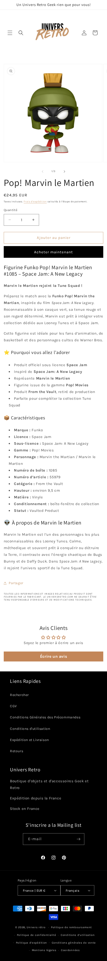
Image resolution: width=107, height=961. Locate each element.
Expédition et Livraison (29, 740)
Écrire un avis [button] (53, 656)
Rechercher (19, 695)
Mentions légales (44, 950)
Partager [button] (16, 583)
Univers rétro (36, 927)
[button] (9, 32)
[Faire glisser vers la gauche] (42, 171)
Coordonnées (70, 950)
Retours (16, 751)
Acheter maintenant (53, 252)
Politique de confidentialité (36, 935)
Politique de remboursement (71, 927)
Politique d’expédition (31, 942)
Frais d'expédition (35, 201)
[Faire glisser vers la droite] (64, 171)
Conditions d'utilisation (30, 729)
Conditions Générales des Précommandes (45, 717)
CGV (13, 706)
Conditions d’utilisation (78, 935)
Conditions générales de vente (74, 942)
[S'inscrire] (78, 839)
